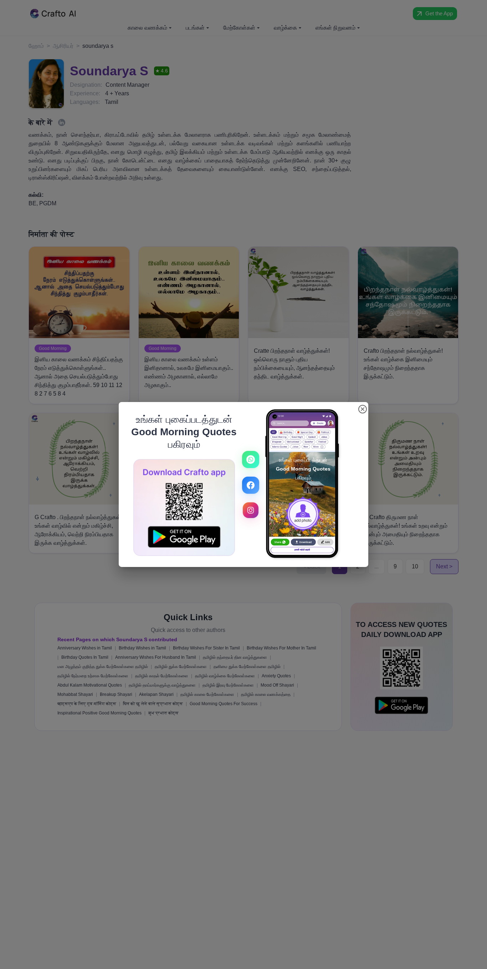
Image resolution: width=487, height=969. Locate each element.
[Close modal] (362, 409)
